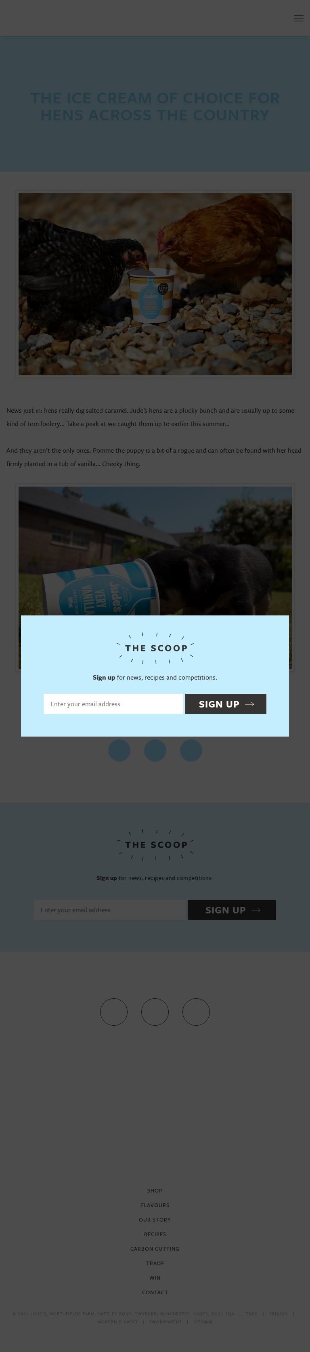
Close (279, 625)
